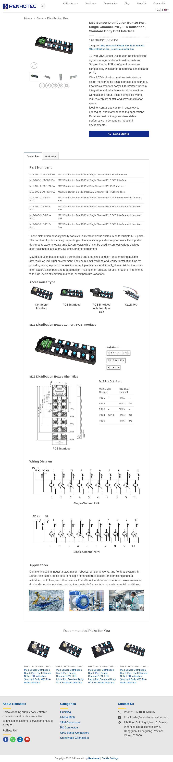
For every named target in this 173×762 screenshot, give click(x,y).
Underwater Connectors (74, 737)
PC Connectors (69, 727)
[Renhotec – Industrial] (19, 6)
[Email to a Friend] (54, 85)
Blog (127, 3)
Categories (68, 704)
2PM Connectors (70, 722)
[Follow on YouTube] (27, 739)
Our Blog (65, 712)
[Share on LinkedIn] (66, 85)
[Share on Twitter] (48, 85)
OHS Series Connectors (74, 732)
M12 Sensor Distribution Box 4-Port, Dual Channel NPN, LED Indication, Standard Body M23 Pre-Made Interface (37, 676)
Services (89, 3)
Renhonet (94, 758)
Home (28, 18)
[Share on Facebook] (42, 85)
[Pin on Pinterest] (60, 85)
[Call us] (13, 739)
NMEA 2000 (67, 717)
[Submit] (42, 6)
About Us (141, 3)
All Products (69, 3)
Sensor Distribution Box (52, 18)
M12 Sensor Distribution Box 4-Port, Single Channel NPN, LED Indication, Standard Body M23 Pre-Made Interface (102, 676)
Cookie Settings (110, 758)
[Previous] (35, 45)
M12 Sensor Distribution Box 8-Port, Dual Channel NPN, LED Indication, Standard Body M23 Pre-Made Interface (133, 676)
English (160, 10)
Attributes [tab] (50, 156)
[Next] (73, 45)
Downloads (109, 3)
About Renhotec (14, 704)
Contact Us (159, 3)
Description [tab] (33, 156)
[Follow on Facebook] (5, 739)
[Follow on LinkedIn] (20, 739)
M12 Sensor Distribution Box (115, 45)
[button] (34, 65)
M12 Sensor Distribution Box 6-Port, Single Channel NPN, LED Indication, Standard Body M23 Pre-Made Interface (70, 676)
